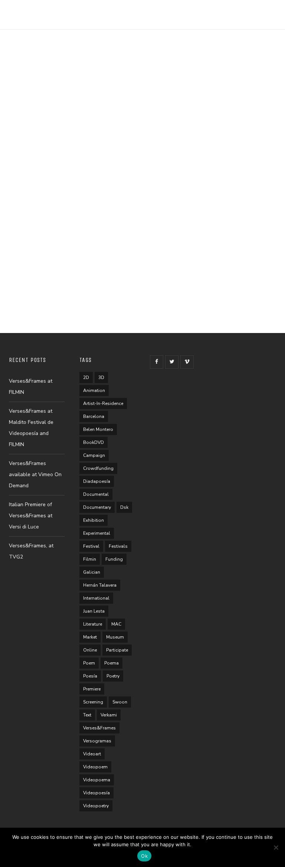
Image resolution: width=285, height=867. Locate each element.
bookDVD (93, 442)
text (87, 715)
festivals (118, 546)
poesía (90, 676)
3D (101, 377)
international (96, 598)
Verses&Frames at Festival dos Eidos (60, 226)
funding (114, 559)
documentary (97, 507)
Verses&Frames (99, 728)
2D (86, 377)
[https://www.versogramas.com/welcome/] (40, 10)
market (90, 637)
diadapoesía (96, 481)
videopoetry (96, 806)
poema (111, 663)
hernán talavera (100, 585)
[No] (275, 847)
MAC (116, 624)
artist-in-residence (103, 403)
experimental (96, 533)
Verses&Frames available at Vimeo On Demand (35, 474)
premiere (92, 689)
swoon (119, 702)
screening (93, 702)
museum (115, 637)
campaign (94, 455)
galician (91, 572)
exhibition (93, 520)
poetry (113, 676)
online (90, 650)
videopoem (95, 767)
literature (92, 624)
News (32, 143)
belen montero (98, 429)
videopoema (96, 780)
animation (94, 390)
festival (91, 546)
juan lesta (94, 611)
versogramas (97, 741)
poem (89, 663)
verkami (109, 715)
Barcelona (93, 416)
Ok (144, 856)
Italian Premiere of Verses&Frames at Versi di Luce (30, 515)
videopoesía (96, 793)
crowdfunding (98, 468)
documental (96, 494)
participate (117, 650)
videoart (92, 754)
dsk (124, 507)
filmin (89, 559)
